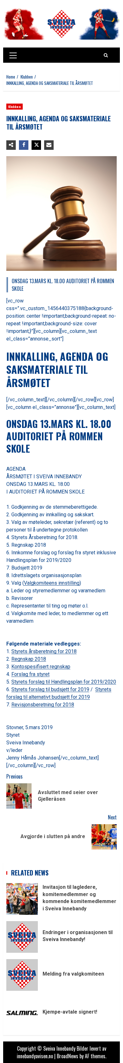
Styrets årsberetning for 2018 (44, 651)
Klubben (14, 106)
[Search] (106, 55)
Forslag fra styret (30, 674)
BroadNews (67, 1056)
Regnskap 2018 (28, 659)
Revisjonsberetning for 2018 (42, 705)
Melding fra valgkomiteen (22, 975)
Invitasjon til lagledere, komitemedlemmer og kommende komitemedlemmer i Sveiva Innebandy (22, 899)
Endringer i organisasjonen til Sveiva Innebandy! (22, 937)
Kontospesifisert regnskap (40, 667)
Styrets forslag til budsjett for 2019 (50, 689)
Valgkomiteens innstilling (51, 583)
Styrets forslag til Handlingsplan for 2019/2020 (63, 682)
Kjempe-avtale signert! (22, 1013)
